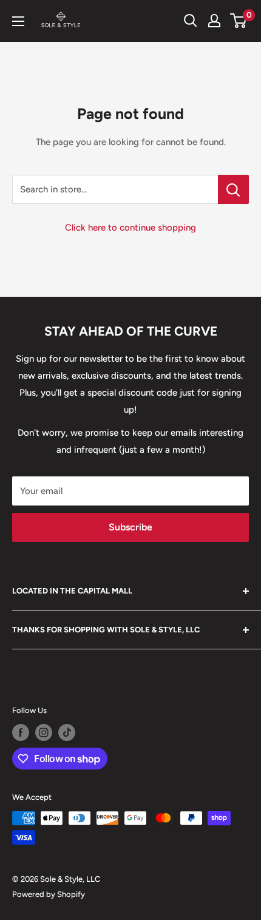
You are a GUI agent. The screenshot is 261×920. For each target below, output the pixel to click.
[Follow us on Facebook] (20, 732)
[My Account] (214, 20)
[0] (238, 20)
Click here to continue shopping (130, 227)
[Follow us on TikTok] (66, 732)
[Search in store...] (233, 189)
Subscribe (130, 527)
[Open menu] (18, 21)
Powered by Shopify (48, 894)
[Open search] (190, 20)
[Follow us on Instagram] (43, 732)
